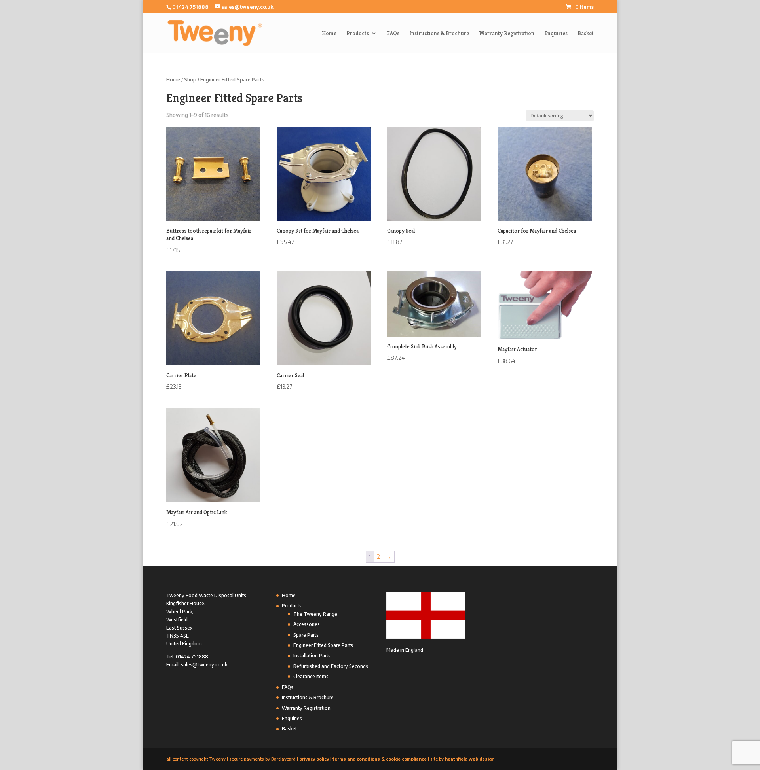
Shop (190, 79)
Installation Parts (312, 655)
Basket (586, 33)
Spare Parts (306, 635)
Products (357, 33)
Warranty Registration (506, 33)
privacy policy (314, 758)
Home (329, 33)
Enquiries (556, 33)
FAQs (393, 33)
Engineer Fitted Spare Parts (323, 645)
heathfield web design (469, 758)
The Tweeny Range (315, 614)
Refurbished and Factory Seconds (330, 666)
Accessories (306, 624)
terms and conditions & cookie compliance (379, 758)
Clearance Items (311, 676)
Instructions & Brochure (439, 33)
